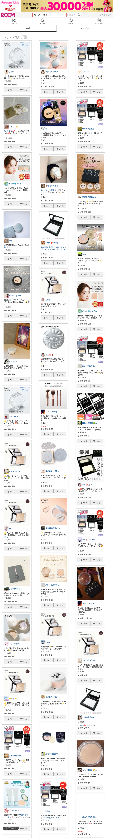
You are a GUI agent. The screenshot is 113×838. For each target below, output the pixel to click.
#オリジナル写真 (47, 190)
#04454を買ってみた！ (52, 818)
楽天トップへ (105, 15)
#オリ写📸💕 (9, 131)
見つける (42, 21)
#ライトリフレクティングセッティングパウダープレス (53, 248)
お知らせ (70, 21)
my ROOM (99, 21)
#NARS (44, 247)
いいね (24, 90)
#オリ (6, 247)
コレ (11, 90)
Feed (14, 21)
